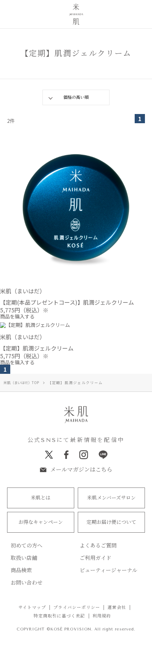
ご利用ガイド (95, 558)
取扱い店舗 (24, 558)
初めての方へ (26, 546)
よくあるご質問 (98, 546)
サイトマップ (32, 607)
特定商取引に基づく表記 (59, 616)
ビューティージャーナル (108, 570)
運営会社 (116, 607)
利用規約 (102, 616)
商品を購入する (17, 316)
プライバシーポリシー (76, 607)
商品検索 (21, 570)
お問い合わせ (26, 583)
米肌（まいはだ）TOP (21, 382)
